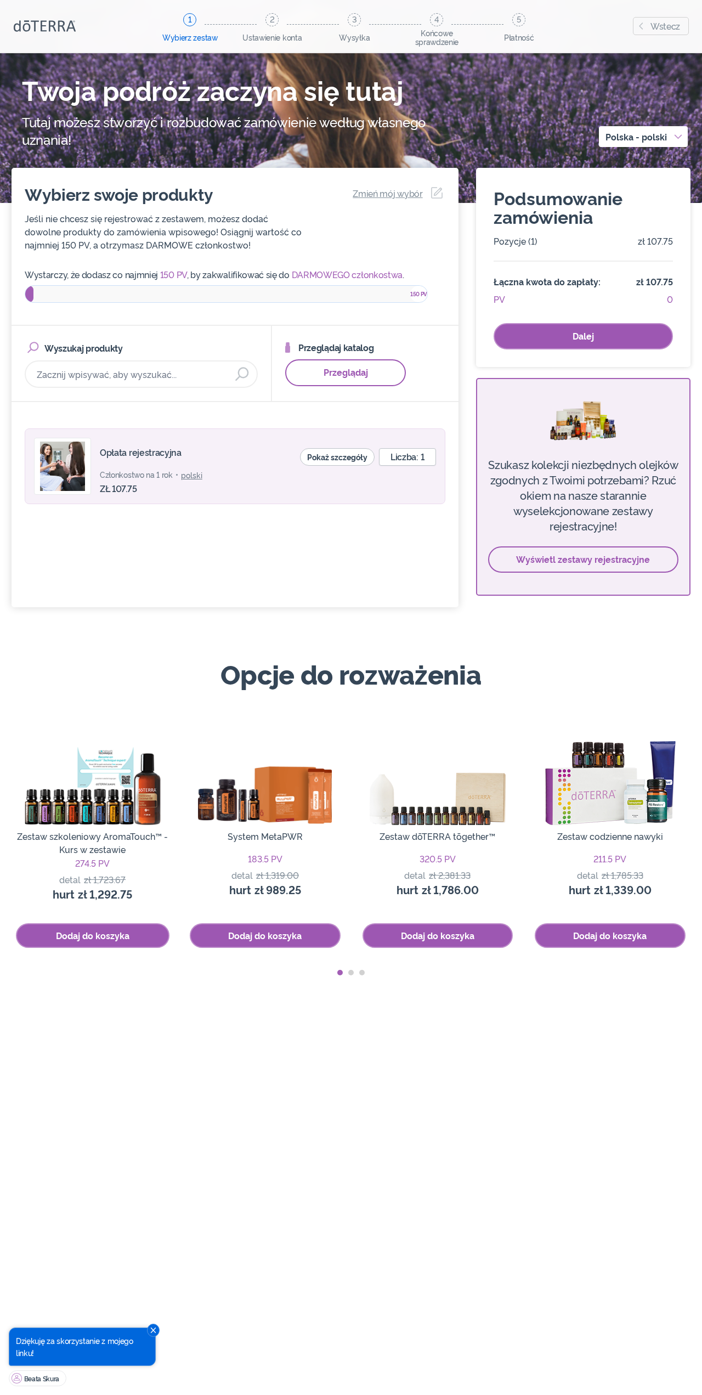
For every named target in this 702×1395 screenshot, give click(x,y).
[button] (340, 972)
